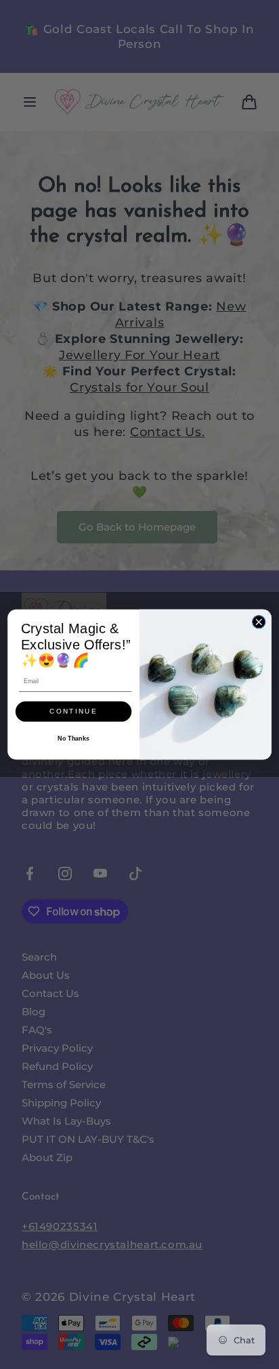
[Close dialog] (258, 622)
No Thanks (73, 738)
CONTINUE (73, 712)
